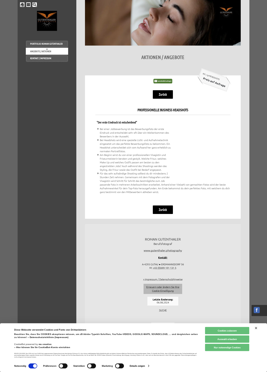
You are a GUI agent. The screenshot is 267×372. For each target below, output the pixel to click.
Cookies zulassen (227, 330)
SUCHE (163, 310)
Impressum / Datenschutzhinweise (164, 279)
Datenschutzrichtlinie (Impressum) (49, 337)
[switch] (63, 365)
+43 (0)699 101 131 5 (164, 267)
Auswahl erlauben (227, 339)
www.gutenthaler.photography (163, 250)
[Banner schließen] (256, 328)
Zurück (163, 94)
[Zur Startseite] (22, 4)
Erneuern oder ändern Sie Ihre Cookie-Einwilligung (162, 289)
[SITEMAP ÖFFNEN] (28, 4)
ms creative (45, 344)
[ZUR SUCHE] (34, 4)
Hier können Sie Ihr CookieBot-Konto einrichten (43, 347)
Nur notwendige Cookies (227, 347)
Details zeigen (137, 366)
